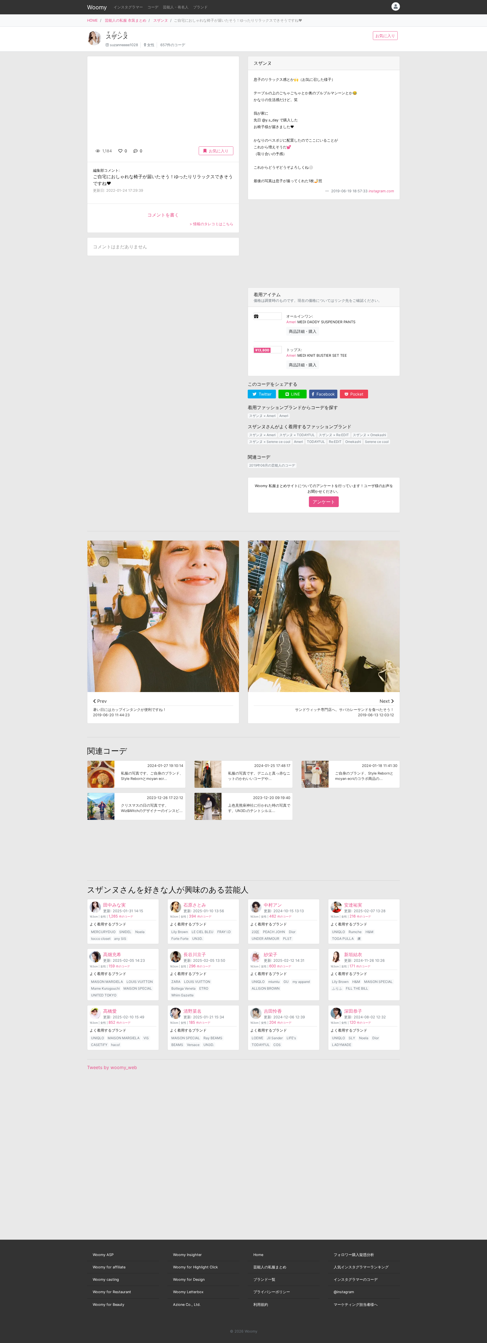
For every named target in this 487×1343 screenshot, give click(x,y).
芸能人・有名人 (176, 7)
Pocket (356, 394)
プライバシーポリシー (271, 1292)
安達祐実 (353, 905)
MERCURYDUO (103, 932)
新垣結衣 (353, 954)
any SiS (120, 938)
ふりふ (337, 988)
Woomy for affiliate (109, 1267)
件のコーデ (121, 916)
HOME (92, 20)
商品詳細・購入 (302, 331)
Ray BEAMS (212, 1038)
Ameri (291, 322)
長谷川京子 (194, 954)
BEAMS (177, 1045)
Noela (140, 932)
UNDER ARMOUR (265, 938)
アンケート (324, 502)
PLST (287, 938)
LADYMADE (341, 1045)
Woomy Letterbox (188, 1292)
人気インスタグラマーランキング (361, 1267)
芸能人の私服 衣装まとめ (125, 20)
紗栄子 (270, 954)
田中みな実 (114, 905)
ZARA (175, 982)
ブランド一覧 (264, 1279)
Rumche (355, 932)
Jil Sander (275, 1038)
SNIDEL (125, 932)
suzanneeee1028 (124, 45)
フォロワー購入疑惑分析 (354, 1255)
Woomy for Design (189, 1279)
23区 (255, 932)
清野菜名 (192, 1011)
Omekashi (353, 442)
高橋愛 (110, 1011)
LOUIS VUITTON (140, 982)
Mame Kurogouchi (105, 988)
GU (286, 982)
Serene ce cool (377, 442)
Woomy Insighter (187, 1255)
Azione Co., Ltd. (187, 1304)
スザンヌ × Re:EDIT (334, 435)
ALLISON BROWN (266, 988)
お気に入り (385, 35)
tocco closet (100, 938)
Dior (292, 932)
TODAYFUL (316, 442)
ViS (146, 1038)
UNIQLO (338, 932)
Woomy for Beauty (108, 1304)
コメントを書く (163, 215)
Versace (193, 1045)
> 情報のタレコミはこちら (211, 224)
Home (258, 1255)
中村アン (273, 905)
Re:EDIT (335, 442)
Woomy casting (106, 1279)
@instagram (344, 1292)
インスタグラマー (128, 7)
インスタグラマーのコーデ (356, 1279)
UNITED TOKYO (103, 995)
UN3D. (197, 938)
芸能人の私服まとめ (269, 1267)
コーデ (152, 7)
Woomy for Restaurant (112, 1292)
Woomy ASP (103, 1255)
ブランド (200, 7)
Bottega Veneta (183, 988)
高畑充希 (112, 954)
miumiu (274, 982)
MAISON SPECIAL (137, 988)
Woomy (97, 7)
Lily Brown (179, 932)
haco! (115, 1045)
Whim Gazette (182, 995)
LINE (295, 394)
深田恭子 (353, 1011)
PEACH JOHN (274, 932)
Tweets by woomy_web (112, 1067)
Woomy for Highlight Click (195, 1267)
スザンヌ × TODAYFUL (297, 435)
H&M (369, 932)
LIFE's (291, 1038)
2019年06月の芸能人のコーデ (272, 465)
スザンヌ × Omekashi (369, 435)
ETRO (203, 988)
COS (277, 1045)
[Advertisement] (324, 243)
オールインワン (299, 316)
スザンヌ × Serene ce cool (269, 442)
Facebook (325, 394)
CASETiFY (99, 1045)
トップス (293, 350)
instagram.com (381, 191)
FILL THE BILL (357, 988)
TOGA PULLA (343, 938)
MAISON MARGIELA (107, 982)
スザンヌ (160, 20)
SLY (352, 1038)
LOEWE (257, 1038)
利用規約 (260, 1304)
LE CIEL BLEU (202, 932)
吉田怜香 (273, 1011)
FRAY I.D (224, 932)
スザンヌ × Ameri (262, 416)
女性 (150, 45)
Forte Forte (180, 938)
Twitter (264, 394)
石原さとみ (194, 905)
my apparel (301, 982)
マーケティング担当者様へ (356, 1304)
